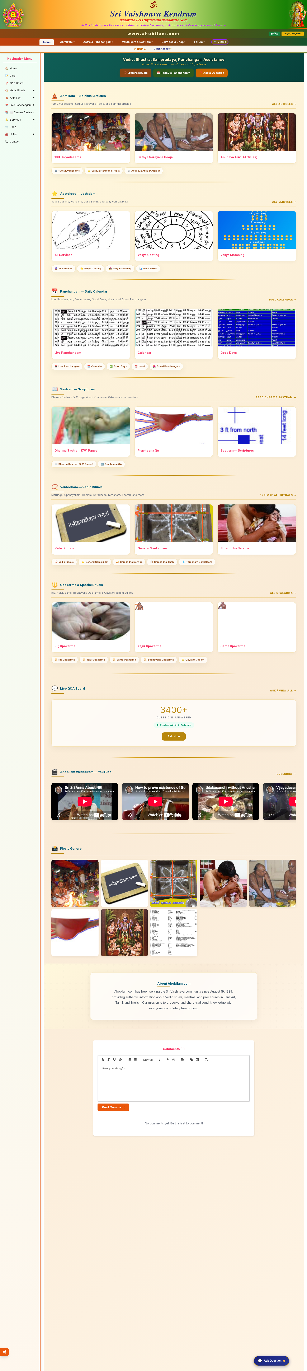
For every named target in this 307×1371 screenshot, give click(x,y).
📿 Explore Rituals (135, 72)
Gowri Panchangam (166, 366)
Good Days (118, 366)
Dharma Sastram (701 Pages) (74, 464)
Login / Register (293, 33)
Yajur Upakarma (93, 659)
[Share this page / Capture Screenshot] (4, 1352)
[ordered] (129, 1059)
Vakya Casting (90, 268)
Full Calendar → (282, 299)
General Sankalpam (94, 561)
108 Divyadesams (67, 170)
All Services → (284, 201)
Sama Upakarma (124, 659)
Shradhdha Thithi (162, 561)
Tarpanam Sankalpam (197, 561)
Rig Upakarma (65, 659)
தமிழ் (274, 33)
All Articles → (284, 104)
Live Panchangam (67, 366)
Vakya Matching (120, 268)
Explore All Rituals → (278, 495)
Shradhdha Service (129, 561)
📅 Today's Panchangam (173, 72)
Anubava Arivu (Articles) (143, 170)
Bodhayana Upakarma (159, 659)
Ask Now (174, 736)
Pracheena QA (111, 464)
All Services (63, 268)
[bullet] (135, 1059)
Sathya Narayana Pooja (104, 170)
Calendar (94, 366)
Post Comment (113, 1107)
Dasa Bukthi (148, 268)
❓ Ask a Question (211, 72)
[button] (151, 1059)
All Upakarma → (283, 592)
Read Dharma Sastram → (276, 397)
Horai (140, 366)
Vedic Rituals (64, 561)
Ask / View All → (283, 690)
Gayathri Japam (192, 659)
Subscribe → (286, 773)
